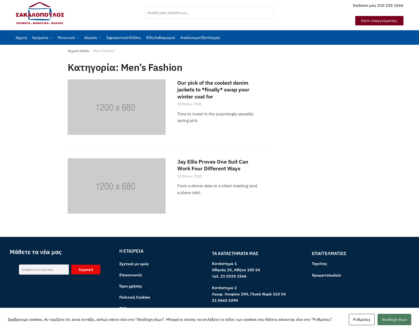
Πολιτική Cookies (134, 297)
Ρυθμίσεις (362, 319)
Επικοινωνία (130, 274)
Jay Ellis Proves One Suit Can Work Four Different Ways (212, 165)
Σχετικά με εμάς (134, 263)
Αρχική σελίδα (78, 51)
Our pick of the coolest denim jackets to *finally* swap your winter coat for (213, 89)
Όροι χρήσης (130, 286)
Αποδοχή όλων (394, 319)
